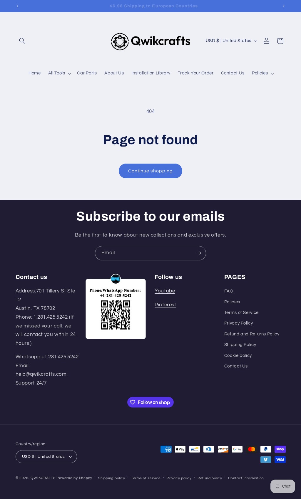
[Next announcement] (283, 6)
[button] (22, 41)
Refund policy (210, 478)
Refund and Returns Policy (252, 334)
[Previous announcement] (17, 6)
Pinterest (165, 304)
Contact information (246, 478)
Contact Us (236, 366)
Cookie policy (238, 355)
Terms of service (146, 478)
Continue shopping (150, 171)
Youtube (165, 291)
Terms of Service (241, 312)
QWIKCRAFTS (43, 478)
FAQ (228, 291)
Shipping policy (111, 478)
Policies (232, 302)
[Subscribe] (199, 253)
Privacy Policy (238, 323)
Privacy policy (179, 478)
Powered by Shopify (74, 478)
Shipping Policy (240, 344)
